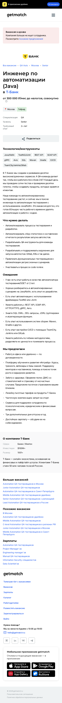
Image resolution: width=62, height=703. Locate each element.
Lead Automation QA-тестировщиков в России (25, 502)
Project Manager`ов (12, 548)
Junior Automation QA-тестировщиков (21, 487)
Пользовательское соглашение (20, 694)
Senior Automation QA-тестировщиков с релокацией (28, 499)
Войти (6, 619)
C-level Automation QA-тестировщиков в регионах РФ (29, 524)
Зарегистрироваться (13, 613)
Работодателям (10, 603)
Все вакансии (9, 65)
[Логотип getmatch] (13, 574)
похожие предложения (31, 38)
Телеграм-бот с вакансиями (17, 581)
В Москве (7, 513)
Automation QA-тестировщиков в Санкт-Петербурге (28, 491)
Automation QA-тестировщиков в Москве (23, 484)
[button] (6, 102)
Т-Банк (12, 92)
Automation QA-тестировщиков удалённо (23, 517)
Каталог (7, 597)
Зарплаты (8, 592)
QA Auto (24, 65)
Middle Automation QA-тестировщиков (22, 520)
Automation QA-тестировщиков (18, 545)
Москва (35, 65)
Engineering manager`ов (14, 552)
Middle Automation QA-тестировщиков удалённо (26, 495)
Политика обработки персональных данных (25, 697)
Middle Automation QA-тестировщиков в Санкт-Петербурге (26, 533)
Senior (45, 65)
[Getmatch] (16, 15)
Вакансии (8, 587)
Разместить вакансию (14, 608)
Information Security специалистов (19, 560)
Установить (53, 4)
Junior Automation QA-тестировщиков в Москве (26, 528)
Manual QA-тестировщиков (16, 556)
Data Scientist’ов (11, 563)
